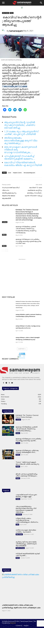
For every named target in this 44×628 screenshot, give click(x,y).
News (11, 13)
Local (17, 524)
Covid (9, 172)
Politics (18, 499)
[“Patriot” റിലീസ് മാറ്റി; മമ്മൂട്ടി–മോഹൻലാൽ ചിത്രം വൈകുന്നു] (8, 466)
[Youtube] (12, 383)
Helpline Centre (17, 172)
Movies (4, 234)
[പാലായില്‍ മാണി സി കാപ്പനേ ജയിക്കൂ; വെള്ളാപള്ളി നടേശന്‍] (8, 498)
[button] (3, 3)
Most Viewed (6, 13)
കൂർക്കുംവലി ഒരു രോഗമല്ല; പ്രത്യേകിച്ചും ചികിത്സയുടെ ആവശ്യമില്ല (26, 544)
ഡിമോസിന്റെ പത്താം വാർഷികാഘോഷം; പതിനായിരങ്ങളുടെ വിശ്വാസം (27, 520)
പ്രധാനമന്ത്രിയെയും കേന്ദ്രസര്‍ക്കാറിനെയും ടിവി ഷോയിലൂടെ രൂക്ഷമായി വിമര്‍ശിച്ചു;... (26, 509)
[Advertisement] (22, 273)
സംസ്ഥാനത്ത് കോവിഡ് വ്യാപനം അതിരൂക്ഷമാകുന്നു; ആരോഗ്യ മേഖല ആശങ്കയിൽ (10, 193)
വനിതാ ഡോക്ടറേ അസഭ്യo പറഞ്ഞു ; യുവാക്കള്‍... (26, 531)
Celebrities (18, 514)
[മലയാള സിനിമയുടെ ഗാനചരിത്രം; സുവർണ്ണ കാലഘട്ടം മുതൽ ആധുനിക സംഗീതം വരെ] (8, 242)
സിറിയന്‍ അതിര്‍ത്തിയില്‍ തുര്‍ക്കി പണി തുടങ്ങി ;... (28, 554)
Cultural (5, 222)
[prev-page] (3, 250)
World (17, 558)
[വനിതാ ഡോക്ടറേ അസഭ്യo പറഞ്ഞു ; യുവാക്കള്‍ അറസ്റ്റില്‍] (8, 534)
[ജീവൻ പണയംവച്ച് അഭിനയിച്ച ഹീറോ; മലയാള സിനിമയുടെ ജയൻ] (8, 478)
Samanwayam (16, 30)
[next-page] (6, 250)
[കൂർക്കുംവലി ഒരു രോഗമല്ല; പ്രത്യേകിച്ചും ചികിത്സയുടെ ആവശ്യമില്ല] (8, 546)
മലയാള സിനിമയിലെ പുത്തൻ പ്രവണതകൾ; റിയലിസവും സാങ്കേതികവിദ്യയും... (26, 429)
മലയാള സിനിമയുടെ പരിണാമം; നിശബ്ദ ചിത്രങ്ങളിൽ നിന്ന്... (27, 451)
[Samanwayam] (4, 31)
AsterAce (13, 623)
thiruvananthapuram (29, 172)
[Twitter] (9, 383)
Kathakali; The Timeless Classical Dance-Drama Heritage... (27, 416)
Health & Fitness (20, 548)
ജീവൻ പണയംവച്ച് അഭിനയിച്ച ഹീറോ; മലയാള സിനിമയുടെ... (27, 475)
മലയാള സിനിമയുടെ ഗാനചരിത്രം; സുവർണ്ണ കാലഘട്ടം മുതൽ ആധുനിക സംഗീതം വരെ (28, 241)
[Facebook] (3, 383)
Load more (21, 349)
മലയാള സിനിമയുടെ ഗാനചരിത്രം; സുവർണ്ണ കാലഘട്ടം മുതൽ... (28, 440)
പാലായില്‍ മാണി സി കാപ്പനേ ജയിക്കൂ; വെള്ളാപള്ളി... (26, 495)
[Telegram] (6, 383)
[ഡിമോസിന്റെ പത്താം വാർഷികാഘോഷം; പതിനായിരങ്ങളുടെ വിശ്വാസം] (8, 522)
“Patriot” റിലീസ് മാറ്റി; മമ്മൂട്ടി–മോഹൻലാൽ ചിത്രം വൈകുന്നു (27, 463)
